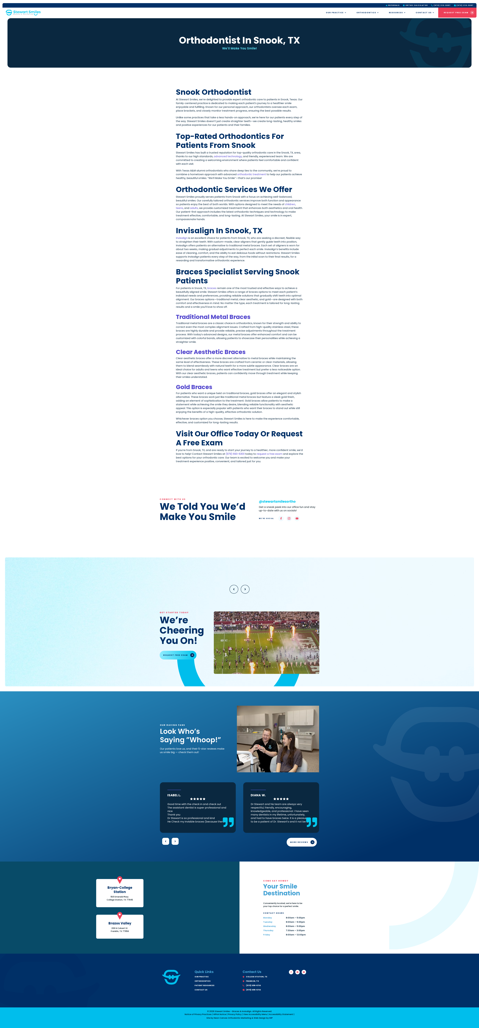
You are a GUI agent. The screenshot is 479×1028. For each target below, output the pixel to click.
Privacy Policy (234, 1014)
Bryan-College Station (119, 889)
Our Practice (335, 12)
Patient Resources (204, 985)
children (290, 204)
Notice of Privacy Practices (198, 1014)
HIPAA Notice (219, 1014)
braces (211, 288)
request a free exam (269, 454)
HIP (271, 1018)
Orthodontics (366, 12)
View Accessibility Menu (255, 1014)
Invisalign (182, 238)
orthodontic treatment (251, 174)
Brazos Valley (119, 923)
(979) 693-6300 (235, 454)
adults (194, 208)
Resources (396, 12)
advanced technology (228, 156)
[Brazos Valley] (119, 915)
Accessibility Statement (281, 1014)
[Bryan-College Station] (119, 880)
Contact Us (424, 12)
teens (179, 208)
